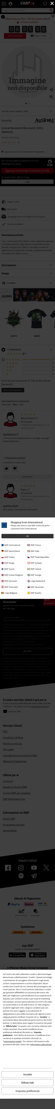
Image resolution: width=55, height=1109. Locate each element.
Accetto (27, 1074)
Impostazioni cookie (12, 1041)
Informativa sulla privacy (41, 1044)
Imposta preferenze (28, 1091)
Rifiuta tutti (27, 1082)
